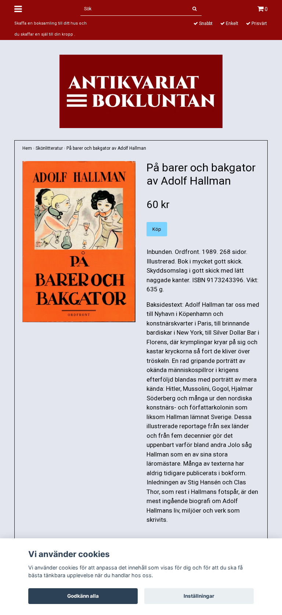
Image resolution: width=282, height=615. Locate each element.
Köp (156, 229)
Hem (27, 148)
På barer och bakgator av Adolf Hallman (106, 148)
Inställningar (199, 596)
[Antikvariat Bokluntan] (141, 90)
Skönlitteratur (49, 148)
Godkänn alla (83, 596)
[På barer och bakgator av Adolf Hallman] (78, 241)
